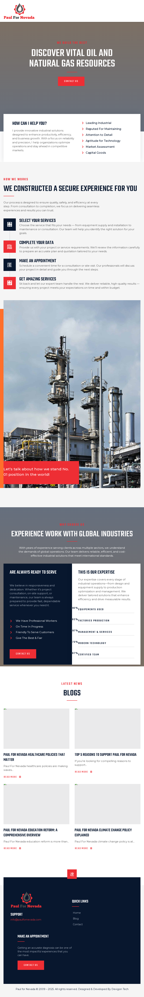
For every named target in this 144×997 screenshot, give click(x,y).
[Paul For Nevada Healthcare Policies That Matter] (36, 729)
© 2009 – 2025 (45, 989)
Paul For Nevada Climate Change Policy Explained (103, 832)
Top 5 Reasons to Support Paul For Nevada (105, 755)
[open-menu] (136, 11)
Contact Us (71, 81)
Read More (10, 777)
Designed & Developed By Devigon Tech (103, 989)
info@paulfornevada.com (26, 919)
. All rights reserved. (66, 989)
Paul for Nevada (25, 989)
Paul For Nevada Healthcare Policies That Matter (34, 757)
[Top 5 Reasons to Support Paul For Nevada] (107, 729)
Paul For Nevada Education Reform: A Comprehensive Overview (30, 832)
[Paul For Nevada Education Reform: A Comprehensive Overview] (36, 804)
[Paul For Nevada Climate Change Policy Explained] (107, 804)
